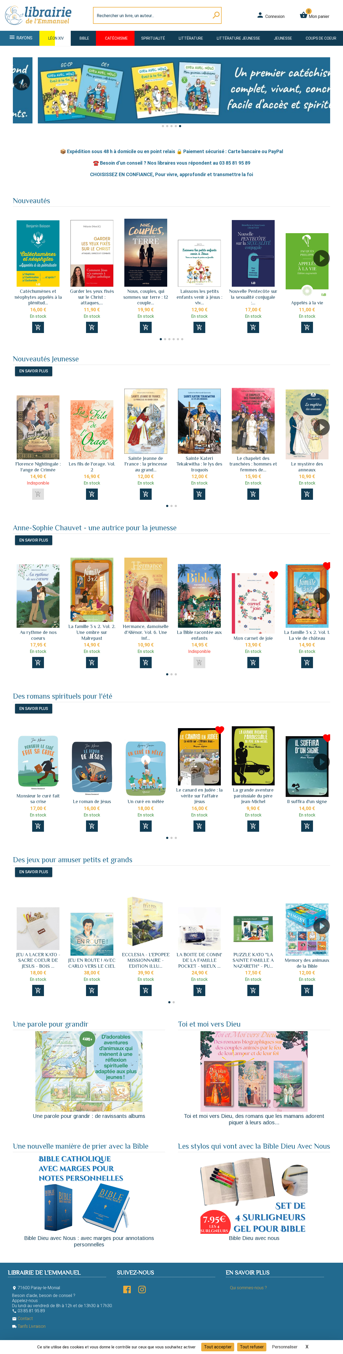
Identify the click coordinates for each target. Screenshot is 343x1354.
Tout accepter (218, 1346)
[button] (19, 97)
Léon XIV (56, 38)
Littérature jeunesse (238, 38)
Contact (22, 1318)
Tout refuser (252, 1346)
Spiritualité (153, 38)
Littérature (191, 38)
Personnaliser (284, 1346)
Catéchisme (116, 38)
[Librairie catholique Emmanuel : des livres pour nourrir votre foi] (38, 27)
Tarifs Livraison (29, 1326)
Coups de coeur (321, 38)
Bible (84, 38)
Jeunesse (283, 38)
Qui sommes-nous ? (248, 1287)
